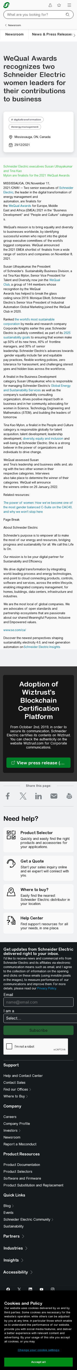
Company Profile (16, 1124)
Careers (9, 1117)
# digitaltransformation (26, 119)
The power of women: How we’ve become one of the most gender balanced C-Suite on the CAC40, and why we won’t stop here (38, 507)
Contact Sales (14, 1083)
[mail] (53, 796)
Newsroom (11, 1137)
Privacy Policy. (46, 988)
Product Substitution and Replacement (33, 1185)
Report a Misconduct (19, 1144)
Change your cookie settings (38, 1350)
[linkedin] (38, 796)
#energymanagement (24, 126)
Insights (54, 647)
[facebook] (7, 796)
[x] (23, 796)
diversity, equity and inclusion (43, 438)
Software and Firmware (22, 1178)
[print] (69, 796)
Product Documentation (21, 1165)
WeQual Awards (20, 206)
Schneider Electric (36, 647)
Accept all (38, 1362)
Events (8, 1213)
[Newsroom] (5, 25)
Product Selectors (17, 1172)
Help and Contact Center (23, 1076)
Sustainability (13, 1226)
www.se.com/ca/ (14, 630)
